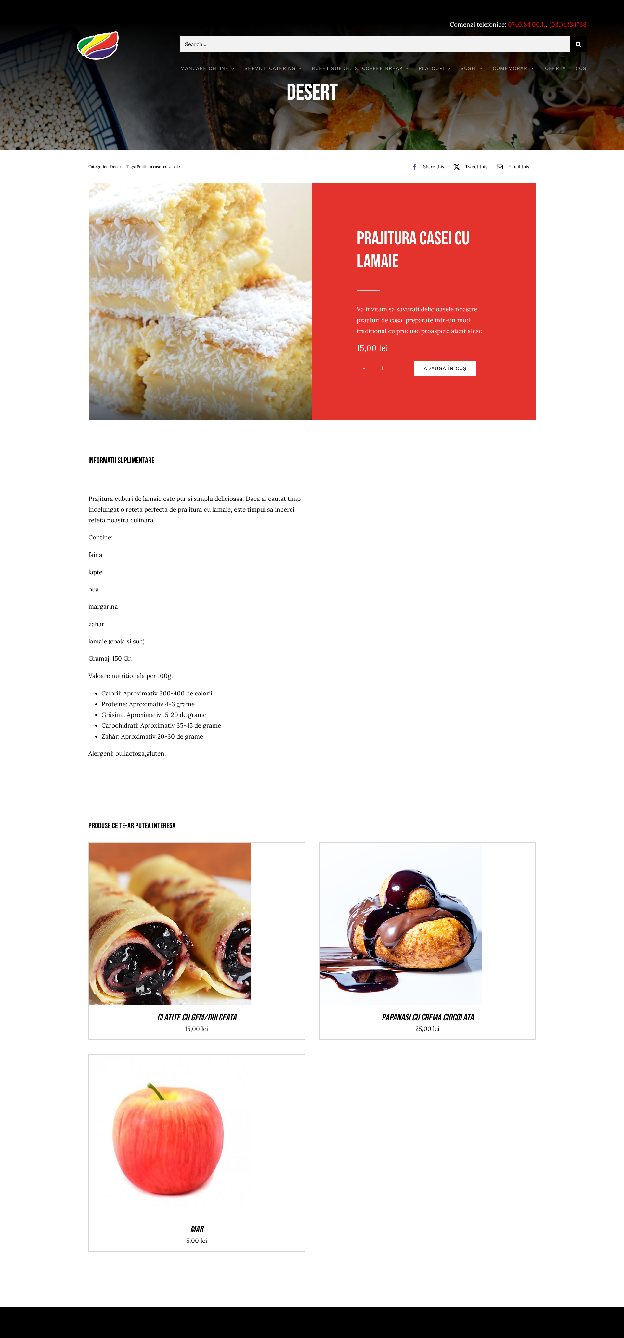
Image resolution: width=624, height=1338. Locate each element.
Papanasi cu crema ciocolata (428, 1017)
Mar (196, 1229)
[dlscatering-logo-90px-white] (98, 34)
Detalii (193, 925)
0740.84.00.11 (527, 24)
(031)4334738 (568, 24)
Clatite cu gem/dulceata (196, 1017)
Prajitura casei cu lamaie (158, 166)
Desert (116, 166)
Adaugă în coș (445, 368)
